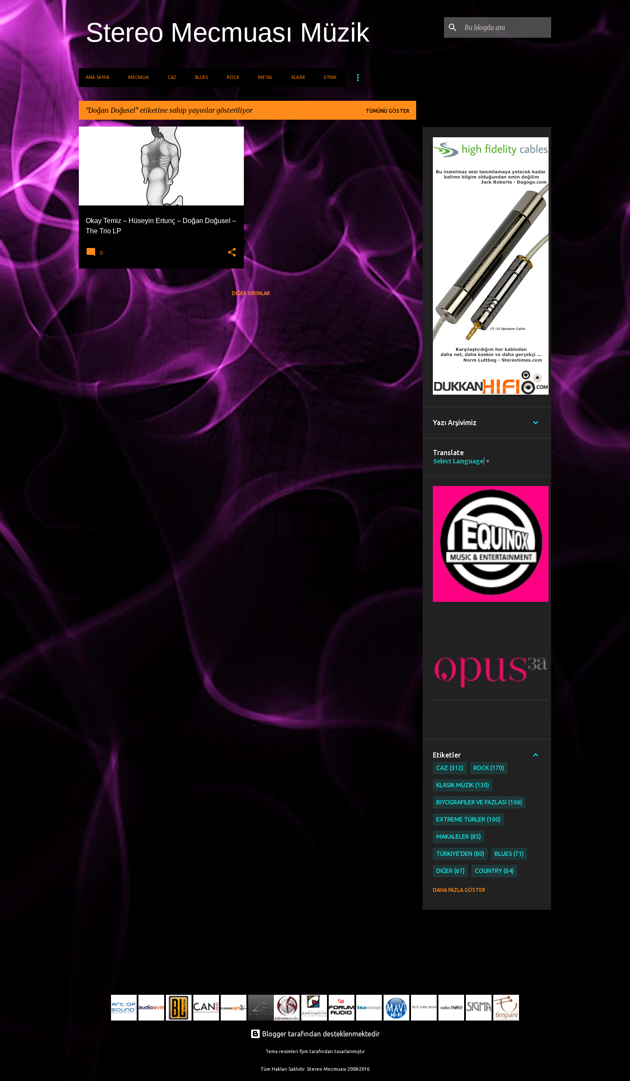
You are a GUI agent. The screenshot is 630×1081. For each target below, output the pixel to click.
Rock (233, 77)
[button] (232, 252)
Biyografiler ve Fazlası (478, 802)
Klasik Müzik (461, 785)
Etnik (330, 77)
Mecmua (138, 77)
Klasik (298, 77)
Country (494, 870)
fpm (304, 1051)
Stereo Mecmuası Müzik (227, 32)
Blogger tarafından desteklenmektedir (320, 1034)
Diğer (449, 870)
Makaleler (457, 836)
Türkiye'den (459, 853)
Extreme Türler (467, 819)
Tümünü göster (387, 111)
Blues (201, 77)
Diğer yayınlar (251, 293)
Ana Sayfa (97, 77)
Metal (265, 77)
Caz (172, 77)
